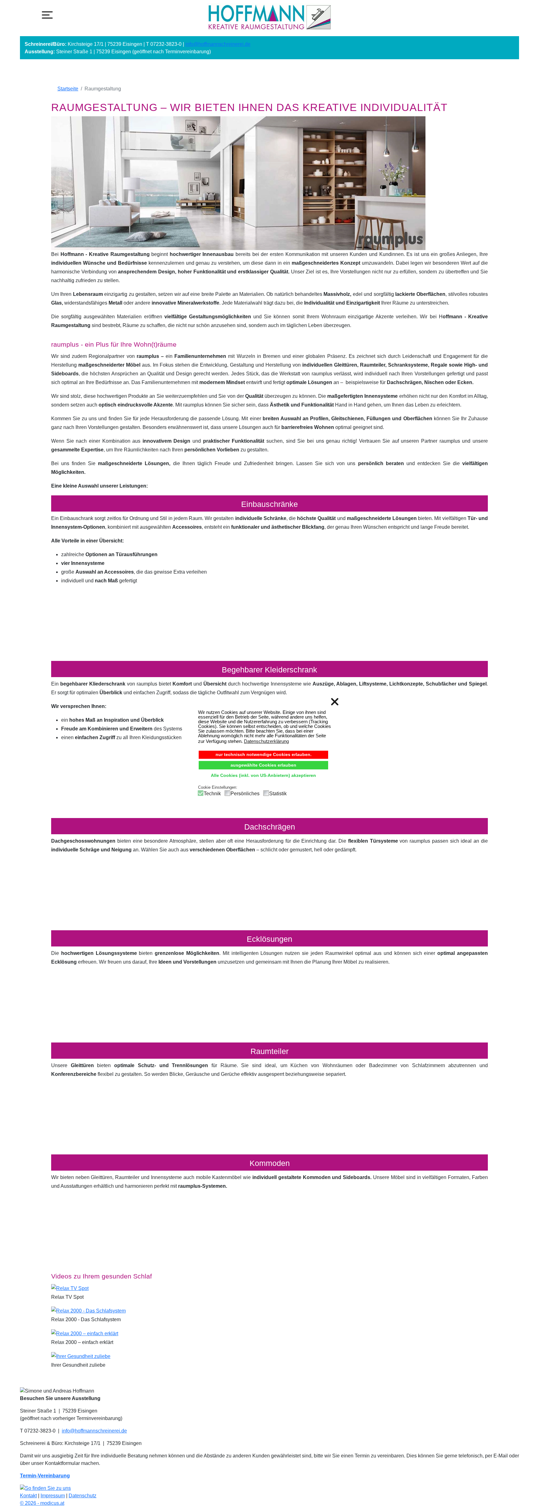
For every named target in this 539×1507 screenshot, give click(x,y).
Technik (212, 793)
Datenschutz (82, 1495)
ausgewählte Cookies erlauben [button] (263, 765)
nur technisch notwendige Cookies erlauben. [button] (264, 754)
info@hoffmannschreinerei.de (217, 44)
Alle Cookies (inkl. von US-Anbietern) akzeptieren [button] (263, 775)
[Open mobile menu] (45, 14)
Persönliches (245, 793)
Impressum (53, 1495)
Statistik (278, 793)
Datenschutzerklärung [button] (266, 741)
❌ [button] (335, 701)
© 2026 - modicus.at (42, 1503)
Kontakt (28, 1495)
